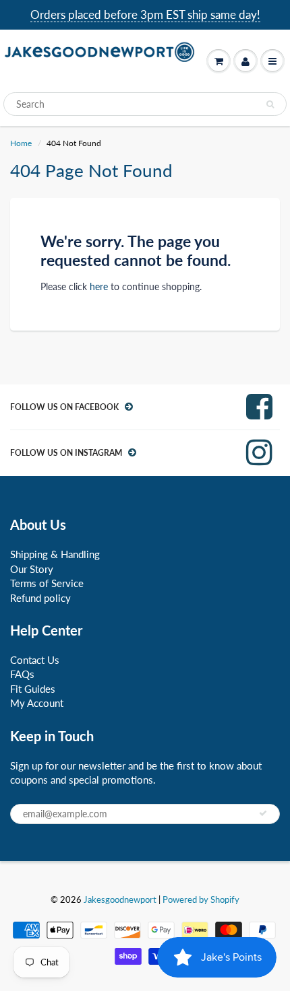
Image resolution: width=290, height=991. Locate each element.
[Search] (270, 104)
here (99, 286)
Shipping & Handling (55, 554)
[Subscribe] (263, 813)
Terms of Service (47, 583)
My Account (36, 703)
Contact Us (34, 660)
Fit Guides (32, 689)
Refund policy (40, 598)
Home (21, 143)
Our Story (31, 569)
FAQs (22, 674)
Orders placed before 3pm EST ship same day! (145, 14)
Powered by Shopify (201, 899)
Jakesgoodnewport (120, 899)
